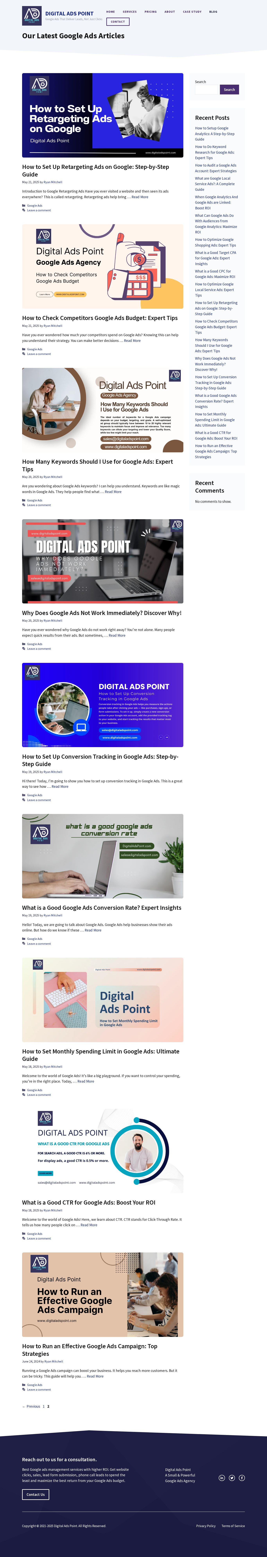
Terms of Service (233, 1526)
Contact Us (36, 1494)
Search (200, 81)
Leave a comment (39, 210)
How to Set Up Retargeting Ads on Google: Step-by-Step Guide (95, 170)
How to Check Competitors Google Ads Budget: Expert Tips (100, 318)
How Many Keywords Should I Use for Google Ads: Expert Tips (97, 465)
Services (130, 11)
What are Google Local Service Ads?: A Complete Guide (215, 184)
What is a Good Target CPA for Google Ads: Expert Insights (215, 258)
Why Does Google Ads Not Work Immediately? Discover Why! (102, 613)
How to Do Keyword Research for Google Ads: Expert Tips (214, 152)
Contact (118, 21)
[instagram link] (222, 1478)
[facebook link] (242, 1478)
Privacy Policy (206, 1526)
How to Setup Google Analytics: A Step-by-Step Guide (215, 134)
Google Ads (34, 205)
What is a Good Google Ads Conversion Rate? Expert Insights (101, 908)
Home (110, 11)
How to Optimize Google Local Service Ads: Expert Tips (214, 290)
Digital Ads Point (69, 13)
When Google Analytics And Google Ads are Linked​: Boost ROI (216, 202)
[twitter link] (232, 1478)
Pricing (151, 11)
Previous (31, 1406)
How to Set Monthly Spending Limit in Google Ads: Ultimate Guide (100, 1055)
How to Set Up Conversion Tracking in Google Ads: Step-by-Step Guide (100, 760)
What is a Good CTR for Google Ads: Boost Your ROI (88, 1202)
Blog (213, 11)
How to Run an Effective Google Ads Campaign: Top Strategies (89, 1349)
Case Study (192, 11)
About (170, 11)
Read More (140, 197)
